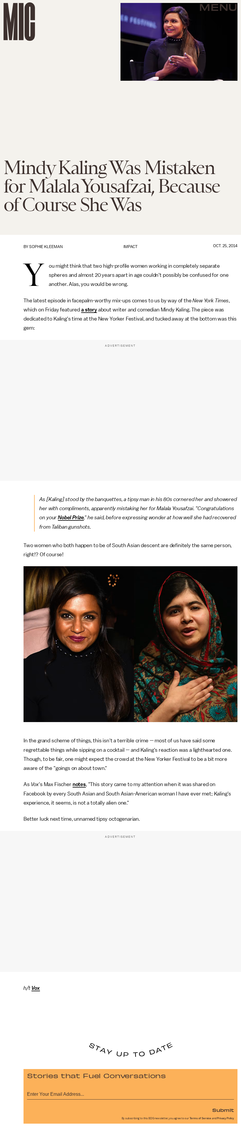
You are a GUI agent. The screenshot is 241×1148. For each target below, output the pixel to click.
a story (89, 309)
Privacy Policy (225, 1118)
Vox (35, 988)
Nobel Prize (71, 517)
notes (79, 784)
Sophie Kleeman (46, 247)
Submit (223, 1110)
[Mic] (19, 21)
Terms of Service (200, 1118)
